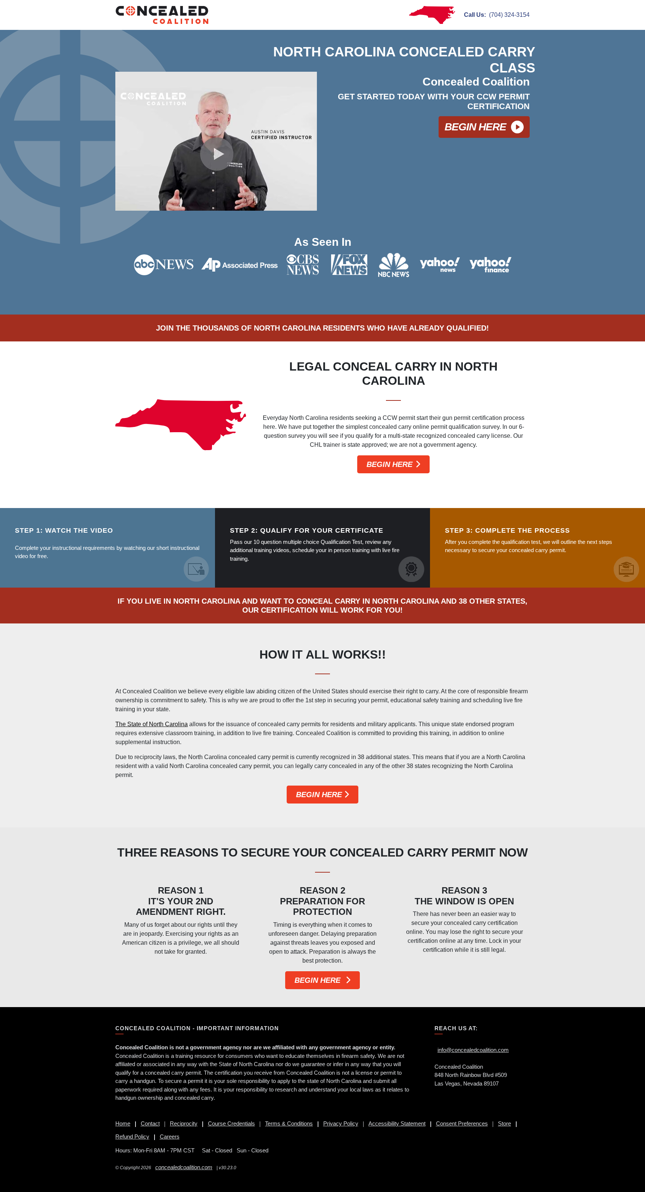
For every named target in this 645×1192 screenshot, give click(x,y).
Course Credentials (231, 1123)
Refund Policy (132, 1136)
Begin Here (475, 127)
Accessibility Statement (397, 1123)
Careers (170, 1136)
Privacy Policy (340, 1123)
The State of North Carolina (151, 724)
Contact (150, 1123)
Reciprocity (183, 1123)
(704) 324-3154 (497, 15)
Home (122, 1123)
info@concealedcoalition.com (473, 1050)
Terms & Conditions (289, 1123)
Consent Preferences (462, 1123)
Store (504, 1123)
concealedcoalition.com (183, 1167)
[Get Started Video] (216, 141)
